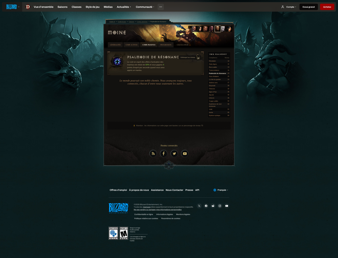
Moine (116, 33)
